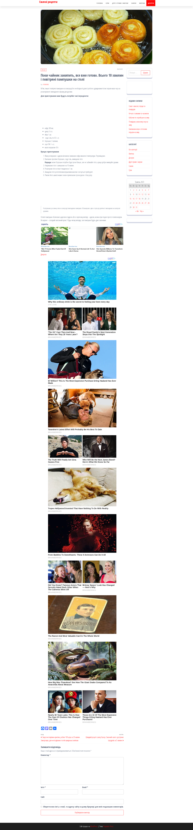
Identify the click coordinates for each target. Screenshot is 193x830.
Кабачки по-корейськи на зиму (139, 117)
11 (139, 194)
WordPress (94, 826)
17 (136, 198)
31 (136, 207)
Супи (107, 3)
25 (139, 203)
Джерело (44, 254)
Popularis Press (108, 826)
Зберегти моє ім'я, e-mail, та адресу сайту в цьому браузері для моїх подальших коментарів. (83, 806)
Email (85, 787)
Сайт (43, 797)
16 (133, 198)
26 (142, 203)
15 (130, 198)
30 (133, 207)
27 (145, 203)
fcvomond (46, 84)
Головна (99, 3)
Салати (133, 3)
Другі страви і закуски (120, 3)
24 (136, 203)
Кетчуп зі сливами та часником (139, 113)
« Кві (137, 211)
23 (133, 203)
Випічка (142, 3)
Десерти (151, 3)
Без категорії (133, 149)
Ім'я (43, 787)
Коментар (45, 755)
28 (148, 203)
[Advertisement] (82, 113)
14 (148, 194)
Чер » (142, 211)
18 (139, 198)
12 (142, 194)
